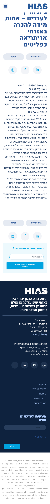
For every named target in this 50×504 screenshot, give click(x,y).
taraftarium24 (31, 473)
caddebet (20, 476)
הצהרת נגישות (40, 403)
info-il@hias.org (40, 334)
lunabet (21, 489)
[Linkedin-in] (37, 70)
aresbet (19, 464)
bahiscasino (17, 473)
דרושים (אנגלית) (39, 389)
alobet (27, 464)
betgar (4, 467)
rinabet (36, 464)
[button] (5, 6)
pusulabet (11, 489)
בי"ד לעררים (36, 56)
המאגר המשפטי (39, 398)
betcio (40, 492)
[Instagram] (12, 70)
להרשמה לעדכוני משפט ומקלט (25, 265)
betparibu (9, 464)
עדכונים (42, 393)
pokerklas (42, 476)
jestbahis (25, 479)
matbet (7, 473)
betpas (35, 479)
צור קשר (42, 384)
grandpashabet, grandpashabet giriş (24, 495)
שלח (12, 446)
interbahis (19, 482)
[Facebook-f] (25, 70)
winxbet (29, 470)
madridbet (19, 470)
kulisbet (45, 464)
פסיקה (13, 56)
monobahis (8, 476)
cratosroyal (21, 492)
